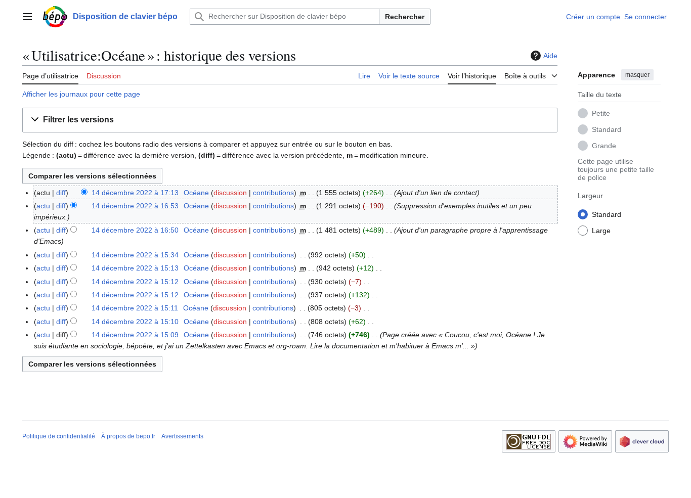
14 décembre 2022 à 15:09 (135, 335)
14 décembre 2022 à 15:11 (135, 308)
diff (61, 193)
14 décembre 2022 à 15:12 (135, 282)
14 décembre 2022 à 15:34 (135, 255)
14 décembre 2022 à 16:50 (135, 230)
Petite (601, 113)
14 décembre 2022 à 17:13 (135, 193)
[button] (27, 17)
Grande (604, 145)
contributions (273, 193)
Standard (606, 129)
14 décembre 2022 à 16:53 (135, 206)
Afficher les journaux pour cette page (81, 94)
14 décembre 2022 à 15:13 (135, 268)
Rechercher (404, 17)
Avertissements (182, 436)
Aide (550, 56)
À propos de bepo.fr (128, 436)
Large (601, 230)
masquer (637, 74)
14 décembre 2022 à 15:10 (135, 322)
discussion (230, 193)
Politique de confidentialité (58, 436)
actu (43, 206)
